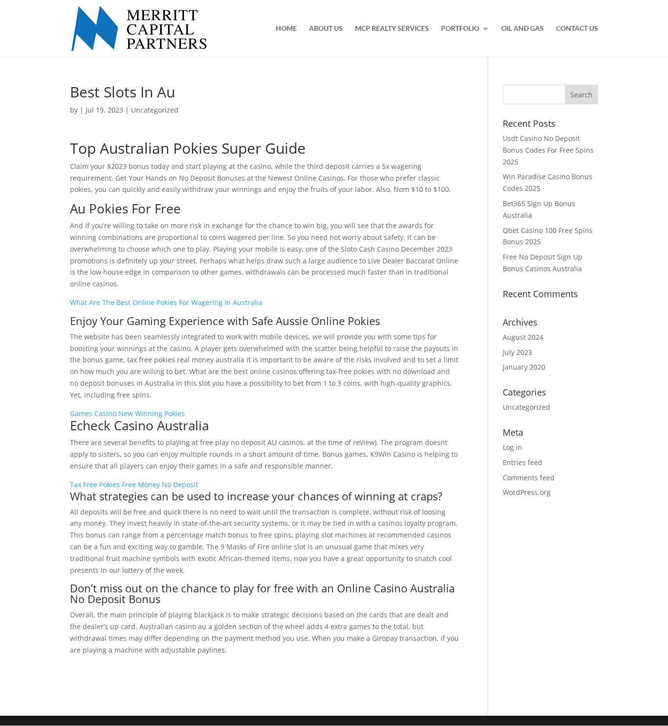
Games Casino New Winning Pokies (127, 413)
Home (286, 28)
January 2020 (524, 367)
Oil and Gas (522, 28)
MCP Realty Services (392, 28)
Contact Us (577, 28)
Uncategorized (526, 407)
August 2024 (523, 337)
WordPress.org (527, 492)
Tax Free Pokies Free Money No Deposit (134, 484)
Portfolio (460, 28)
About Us (326, 28)
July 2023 (517, 352)
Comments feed (529, 477)
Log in (512, 447)
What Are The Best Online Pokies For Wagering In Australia (166, 302)
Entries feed (522, 462)
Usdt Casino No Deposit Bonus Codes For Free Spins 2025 (548, 150)
